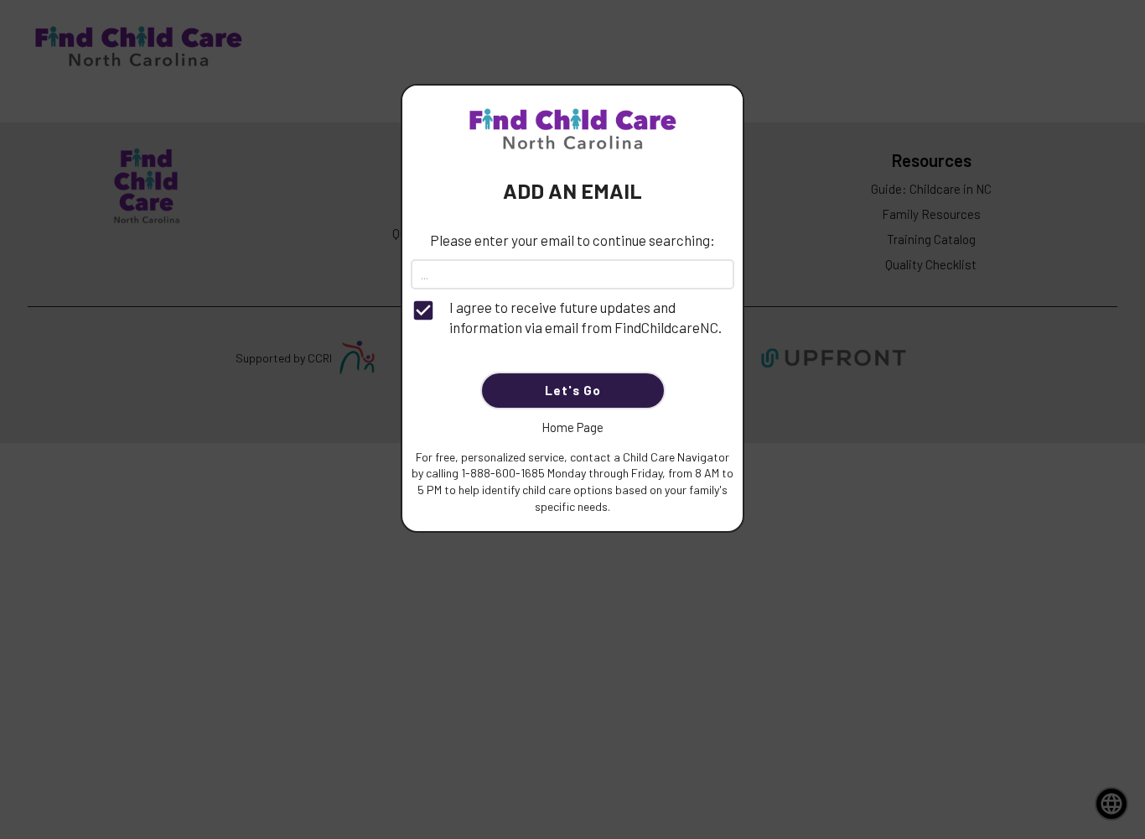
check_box (423, 310)
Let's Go (573, 390)
